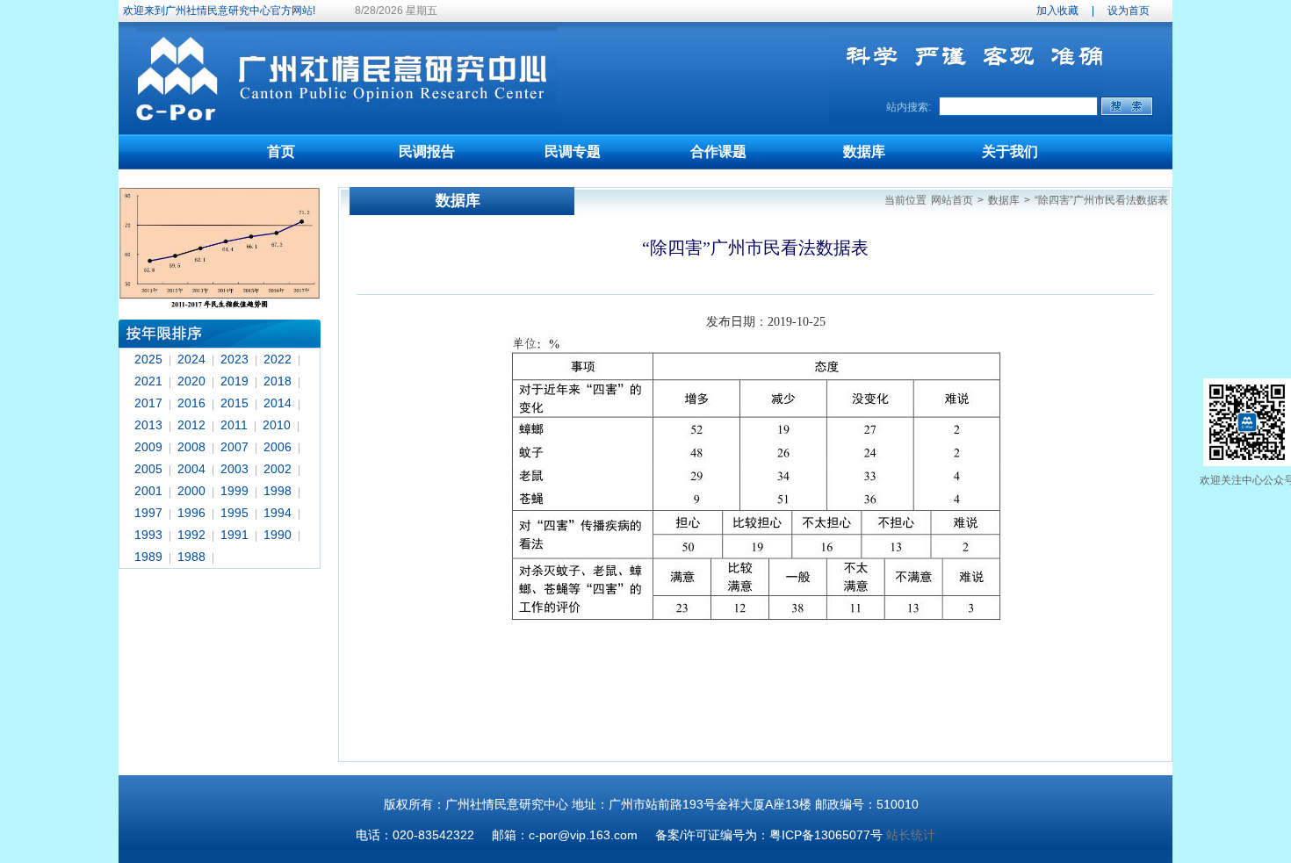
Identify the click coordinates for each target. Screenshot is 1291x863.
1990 (277, 535)
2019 (234, 381)
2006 (277, 447)
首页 (281, 151)
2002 (277, 469)
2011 (234, 425)
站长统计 (910, 835)
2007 (234, 447)
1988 (191, 557)
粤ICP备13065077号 (826, 835)
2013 (148, 425)
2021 (148, 381)
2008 (191, 447)
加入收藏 (1057, 10)
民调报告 (427, 151)
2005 (148, 469)
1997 (148, 513)
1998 (277, 491)
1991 (234, 535)
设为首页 (1128, 10)
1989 (148, 557)
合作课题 (718, 151)
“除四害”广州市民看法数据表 (1101, 200)
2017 (148, 403)
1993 (148, 535)
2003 (234, 469)
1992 (191, 535)
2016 (191, 403)
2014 (277, 403)
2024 (191, 359)
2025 (148, 359)
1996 (191, 513)
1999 (234, 491)
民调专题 (573, 151)
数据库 (864, 151)
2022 (277, 359)
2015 (234, 403)
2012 (191, 425)
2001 (148, 491)
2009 (148, 447)
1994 (277, 513)
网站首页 (952, 200)
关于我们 (1010, 151)
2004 (191, 469)
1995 (234, 513)
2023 (234, 359)
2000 (191, 491)
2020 (191, 381)
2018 (277, 381)
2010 (277, 425)
